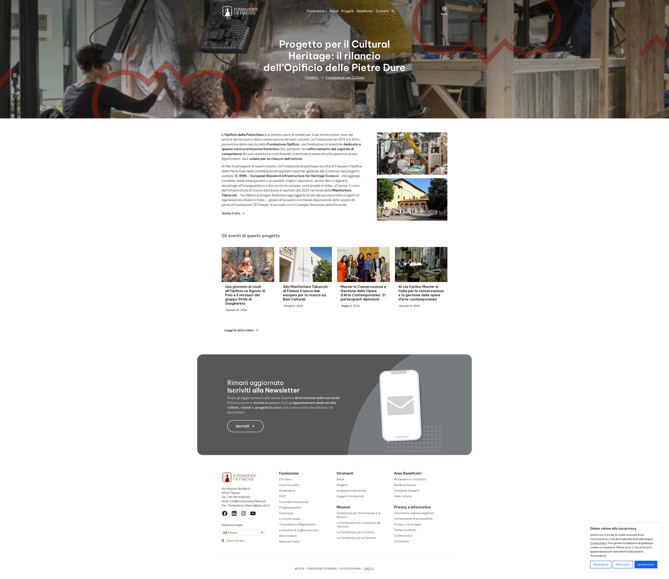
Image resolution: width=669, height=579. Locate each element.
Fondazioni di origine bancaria (298, 530)
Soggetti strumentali (350, 496)
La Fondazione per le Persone (356, 538)
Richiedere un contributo (410, 479)
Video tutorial (403, 496)
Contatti (382, 11)
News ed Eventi (289, 541)
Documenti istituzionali (294, 502)
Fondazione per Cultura (345, 77)
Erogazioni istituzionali (351, 490)
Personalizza (600, 564)
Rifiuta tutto (623, 564)
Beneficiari (365, 11)
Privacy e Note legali (407, 524)
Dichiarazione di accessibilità (413, 518)
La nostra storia (289, 519)
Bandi (334, 11)
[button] (393, 11)
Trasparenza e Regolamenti (297, 524)
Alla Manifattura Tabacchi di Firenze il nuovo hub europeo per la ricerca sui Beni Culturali (305, 292)
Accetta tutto (646, 564)
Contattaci (401, 541)
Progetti (347, 11)
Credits (368, 568)
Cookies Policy (598, 543)
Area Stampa (288, 535)
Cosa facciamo (289, 485)
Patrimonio (286, 513)
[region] (623, 547)
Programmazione (290, 507)
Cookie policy (403, 535)
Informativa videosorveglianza (414, 513)
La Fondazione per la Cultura (355, 532)
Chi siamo (285, 479)
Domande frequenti (406, 490)
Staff (282, 496)
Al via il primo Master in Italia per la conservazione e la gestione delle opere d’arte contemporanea (421, 292)
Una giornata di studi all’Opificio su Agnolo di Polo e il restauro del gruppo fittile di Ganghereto (245, 295)
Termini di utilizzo (405, 530)
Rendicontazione (405, 485)
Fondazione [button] (316, 11)
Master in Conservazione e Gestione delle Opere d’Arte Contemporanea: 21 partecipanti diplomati (363, 292)
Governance (287, 490)
